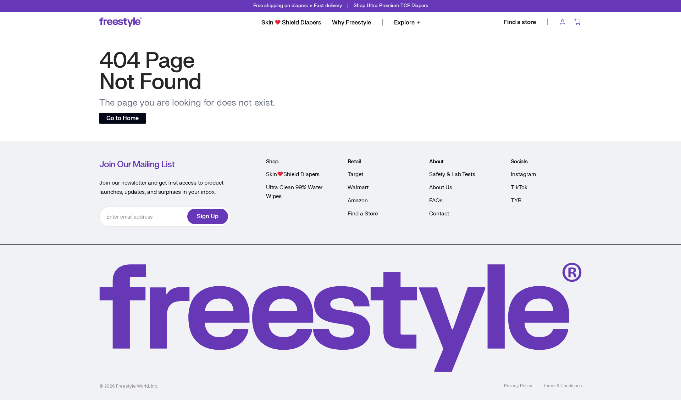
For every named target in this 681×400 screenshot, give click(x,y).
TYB (516, 200)
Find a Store (363, 213)
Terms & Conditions (562, 386)
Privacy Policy (518, 386)
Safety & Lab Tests (452, 174)
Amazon (358, 200)
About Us (440, 187)
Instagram (523, 174)
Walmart (358, 187)
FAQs (436, 200)
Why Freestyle (351, 23)
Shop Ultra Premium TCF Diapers (391, 6)
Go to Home (122, 118)
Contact (439, 213)
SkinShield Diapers (291, 23)
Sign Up (207, 216)
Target (355, 174)
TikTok (519, 187)
